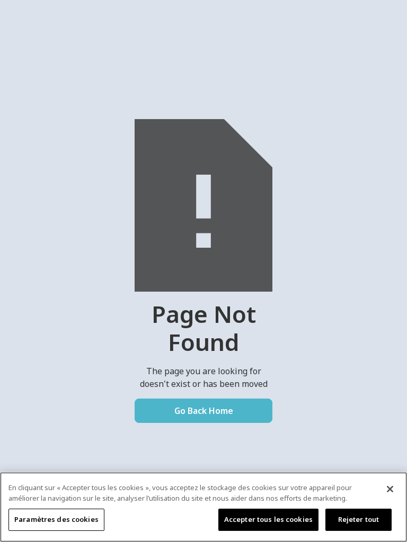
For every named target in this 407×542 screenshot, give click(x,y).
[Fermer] (390, 489)
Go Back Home (203, 411)
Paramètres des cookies (56, 519)
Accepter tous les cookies (268, 519)
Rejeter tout (358, 519)
